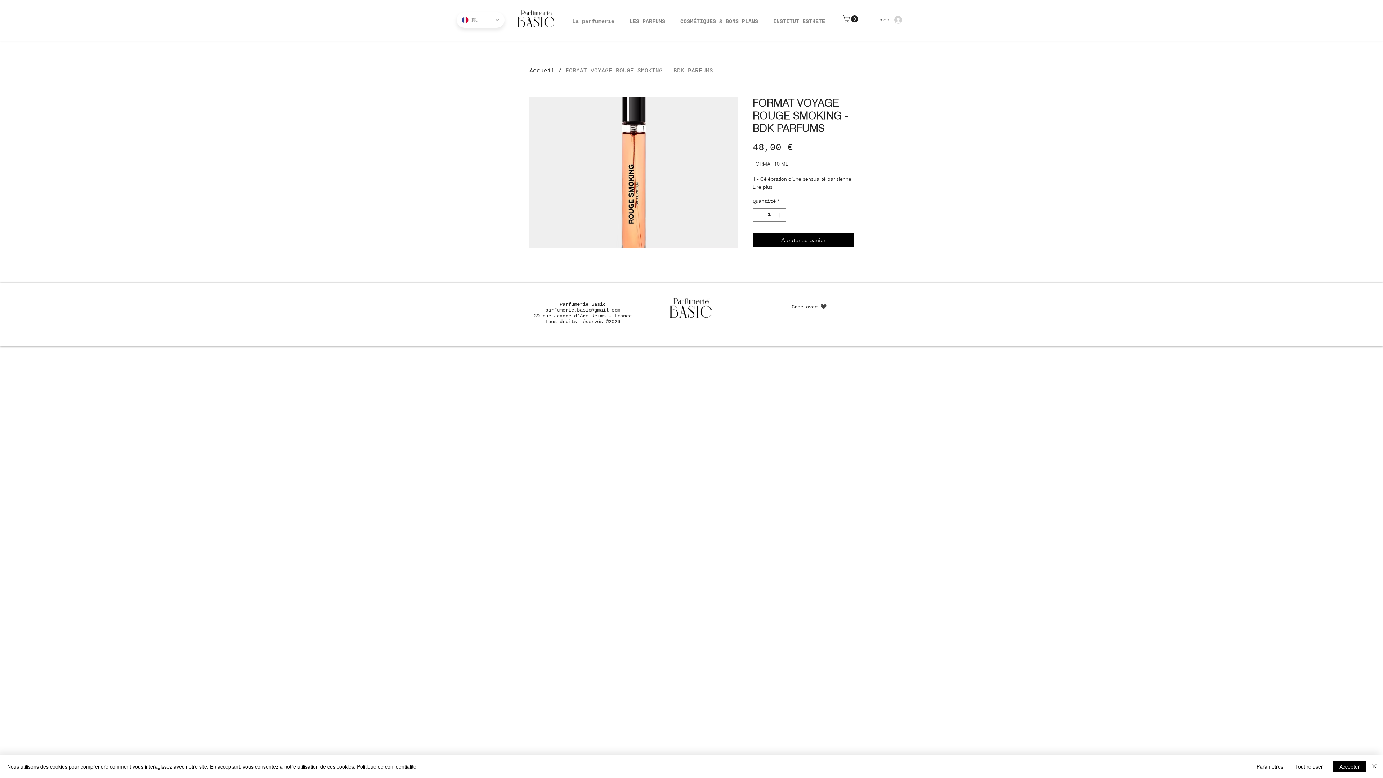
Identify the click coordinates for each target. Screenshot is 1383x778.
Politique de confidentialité (386, 766)
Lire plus (763, 187)
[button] (719, 18)
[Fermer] (1374, 766)
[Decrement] (758, 215)
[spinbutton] (769, 215)
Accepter (1349, 766)
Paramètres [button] (1270, 766)
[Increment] (780, 215)
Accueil (542, 71)
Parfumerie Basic (583, 304)
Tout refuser (1309, 766)
